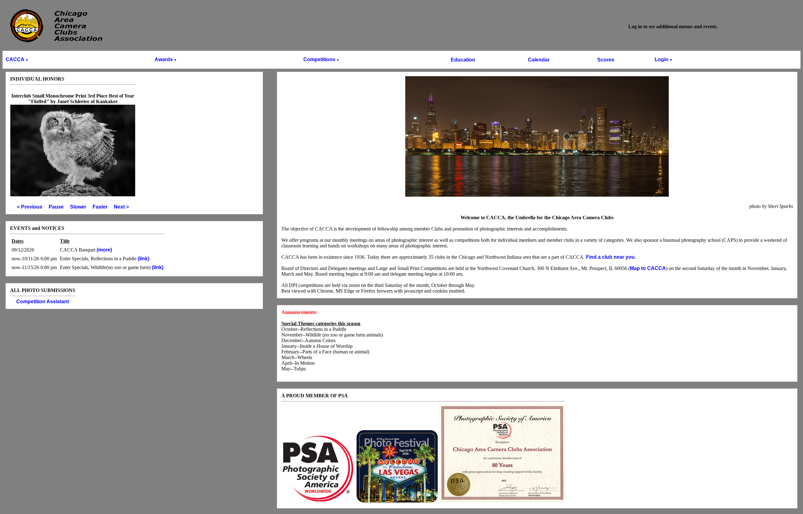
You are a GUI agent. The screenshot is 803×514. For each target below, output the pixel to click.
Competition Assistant (42, 301)
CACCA (17, 59)
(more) (104, 249)
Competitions (321, 59)
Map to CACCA (648, 268)
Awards (166, 59)
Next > (121, 206)
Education (463, 59)
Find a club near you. (611, 257)
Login (664, 59)
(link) (142, 258)
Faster (100, 206)
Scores (605, 59)
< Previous (29, 206)
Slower (78, 206)
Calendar (539, 59)
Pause (56, 206)
